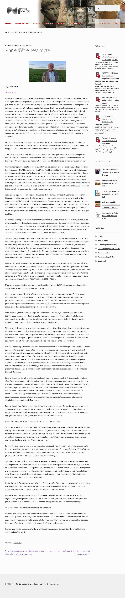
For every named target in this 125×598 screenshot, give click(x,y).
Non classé (102, 261)
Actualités (48, 23)
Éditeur (28, 45)
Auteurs (36, 23)
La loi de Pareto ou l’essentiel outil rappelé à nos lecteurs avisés (69, 552)
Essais (100, 236)
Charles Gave (10, 92)
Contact (61, 23)
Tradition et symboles (106, 257)
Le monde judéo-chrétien (107, 244)
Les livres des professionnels (109, 249)
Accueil (8, 23)
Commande (73, 23)
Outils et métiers (104, 253)
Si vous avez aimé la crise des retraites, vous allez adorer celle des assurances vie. (24, 552)
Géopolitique (103, 240)
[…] (112, 68)
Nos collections (22, 23)
